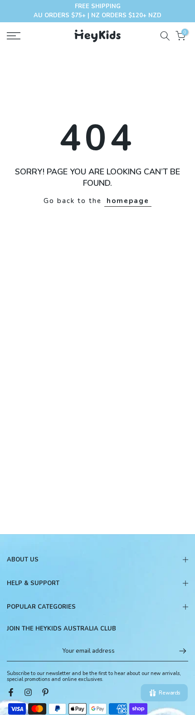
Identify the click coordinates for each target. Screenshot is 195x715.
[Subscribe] (178, 651)
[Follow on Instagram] (28, 692)
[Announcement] (97, 11)
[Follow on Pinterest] (45, 692)
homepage (128, 200)
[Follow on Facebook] (11, 692)
